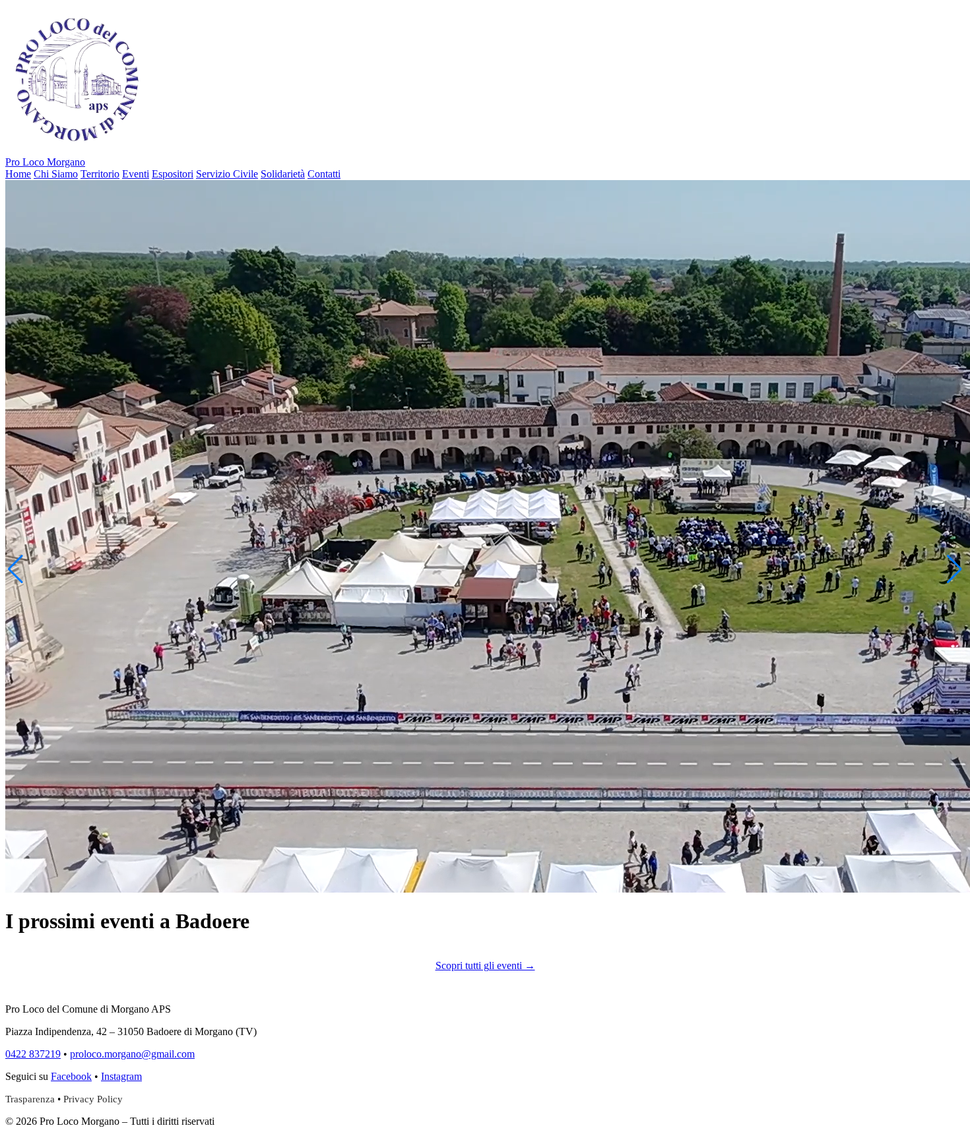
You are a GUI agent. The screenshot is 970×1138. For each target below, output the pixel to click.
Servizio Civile (227, 173)
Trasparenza (30, 1098)
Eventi (135, 173)
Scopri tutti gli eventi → (485, 965)
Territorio (100, 173)
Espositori (172, 173)
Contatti (323, 173)
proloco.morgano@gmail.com (132, 1053)
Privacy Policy (93, 1098)
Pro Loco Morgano (45, 162)
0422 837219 (33, 1053)
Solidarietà (283, 173)
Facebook (71, 1076)
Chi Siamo (56, 173)
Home (18, 173)
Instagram (121, 1076)
